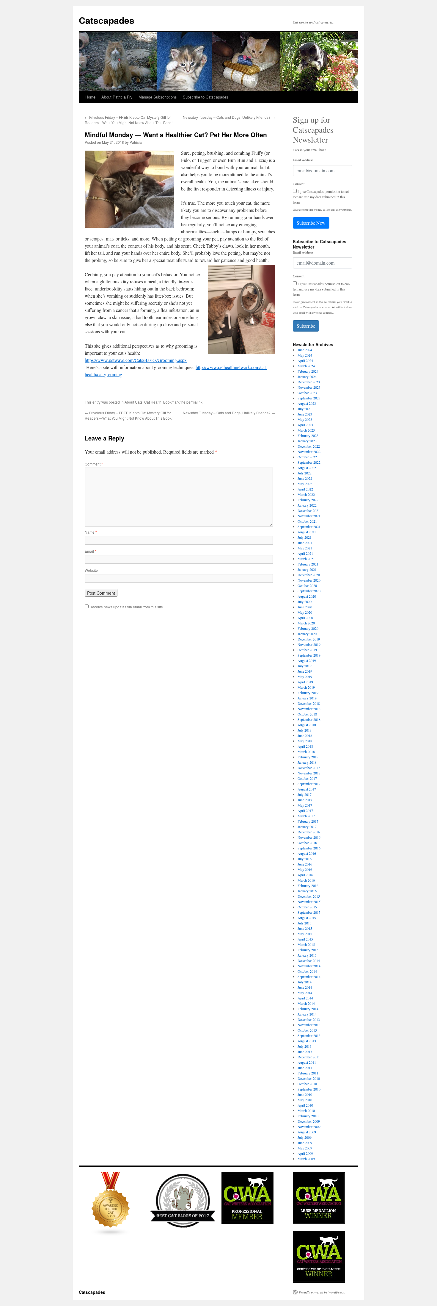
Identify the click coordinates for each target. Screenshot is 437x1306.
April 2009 (305, 1153)
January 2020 (307, 633)
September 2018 (309, 719)
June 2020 (305, 606)
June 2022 (305, 478)
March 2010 (306, 1110)
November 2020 (309, 580)
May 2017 (305, 805)
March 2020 (306, 623)
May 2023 (305, 419)
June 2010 (305, 1094)
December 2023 (309, 381)
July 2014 (305, 981)
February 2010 (308, 1115)
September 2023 (309, 398)
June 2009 (305, 1142)
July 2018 (305, 730)
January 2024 (307, 376)
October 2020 (307, 585)
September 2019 (309, 655)
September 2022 (309, 462)
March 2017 (306, 815)
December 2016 (309, 831)
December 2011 (309, 1057)
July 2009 (305, 1137)
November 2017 (309, 773)
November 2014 (309, 965)
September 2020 (309, 590)
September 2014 (309, 976)
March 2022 (306, 494)
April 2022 (305, 489)
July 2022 (305, 473)
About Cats (133, 401)
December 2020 (309, 574)
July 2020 (305, 601)
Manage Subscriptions (158, 97)
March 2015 (306, 944)
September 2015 (309, 912)
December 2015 (309, 896)
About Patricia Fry (117, 97)
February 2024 (308, 371)
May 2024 (305, 355)
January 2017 (307, 826)
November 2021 (309, 515)
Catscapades (106, 20)
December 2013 (309, 1019)
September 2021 (309, 526)
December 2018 (309, 703)
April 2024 (305, 360)
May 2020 (305, 612)
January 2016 (307, 890)
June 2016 (305, 864)
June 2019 (305, 671)
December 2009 (309, 1121)
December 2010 (309, 1078)
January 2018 (307, 762)
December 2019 (309, 639)
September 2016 (309, 848)
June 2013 (305, 1051)
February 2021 (308, 564)
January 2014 (307, 1014)
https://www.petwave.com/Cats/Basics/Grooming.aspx (136, 360)
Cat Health (152, 401)
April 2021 (305, 553)
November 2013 (309, 1024)
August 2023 (307, 403)
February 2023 (308, 435)
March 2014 (306, 1003)
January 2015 (307, 955)
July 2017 (305, 794)
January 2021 (307, 569)
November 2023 (309, 387)
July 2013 (305, 1046)
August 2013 (307, 1040)
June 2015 (305, 928)
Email (90, 551)
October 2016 (307, 842)
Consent (298, 183)
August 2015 (307, 917)
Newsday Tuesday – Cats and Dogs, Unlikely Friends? (229, 117)
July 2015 (305, 923)
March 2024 (306, 365)
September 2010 (309, 1089)
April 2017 (305, 810)
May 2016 (305, 869)
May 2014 (305, 992)
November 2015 (309, 901)
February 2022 (308, 499)
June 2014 (305, 987)
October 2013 (307, 1030)
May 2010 (305, 1099)
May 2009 (305, 1148)
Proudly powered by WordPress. (322, 1292)
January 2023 (307, 440)
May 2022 (305, 483)
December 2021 (309, 510)
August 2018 (307, 724)
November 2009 (309, 1126)
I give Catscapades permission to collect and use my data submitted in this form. (321, 196)
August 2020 (307, 596)
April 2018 (305, 746)
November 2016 (309, 837)
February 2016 (308, 885)
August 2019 (307, 660)
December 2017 (309, 767)
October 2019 (307, 649)
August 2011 (307, 1062)
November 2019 (309, 644)
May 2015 (305, 933)
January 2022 (307, 505)
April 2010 (305, 1105)
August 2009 (307, 1132)
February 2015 (308, 949)
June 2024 (305, 349)
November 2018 (309, 708)
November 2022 (309, 451)
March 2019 (306, 687)
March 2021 (306, 558)
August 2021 (307, 531)
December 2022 (309, 446)
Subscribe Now (311, 223)
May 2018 (305, 740)
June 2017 (305, 799)
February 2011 (308, 1073)
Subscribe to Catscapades (205, 97)
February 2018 (308, 756)
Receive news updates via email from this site (126, 606)
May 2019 (305, 676)
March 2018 (306, 751)
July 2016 (305, 858)
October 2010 (307, 1083)
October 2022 (307, 456)
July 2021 (305, 537)
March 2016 (306, 880)
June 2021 (305, 542)
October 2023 (307, 392)
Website (91, 570)
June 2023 (305, 414)
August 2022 (307, 467)
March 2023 (306, 430)
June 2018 (305, 735)
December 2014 (309, 960)
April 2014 (305, 998)
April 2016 (305, 874)
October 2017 (307, 778)
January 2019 (307, 698)
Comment (94, 463)
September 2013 (309, 1035)
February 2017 (308, 821)
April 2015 (305, 939)
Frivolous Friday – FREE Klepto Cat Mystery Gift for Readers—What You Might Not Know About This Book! (128, 120)
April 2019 (305, 681)
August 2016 (307, 853)
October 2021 (307, 521)
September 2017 (309, 783)
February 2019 (308, 692)
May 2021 (305, 548)
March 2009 (306, 1158)
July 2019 (305, 665)
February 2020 (308, 628)
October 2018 (307, 714)
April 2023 (305, 424)
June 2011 (305, 1067)
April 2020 (305, 617)
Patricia (136, 142)
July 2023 (305, 408)
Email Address (303, 159)
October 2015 (307, 906)
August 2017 (307, 789)
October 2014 (307, 971)
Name (91, 532)
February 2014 (308, 1008)
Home (90, 97)
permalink (194, 401)
